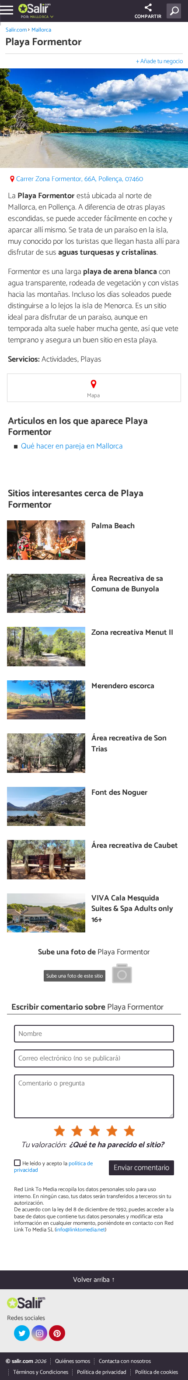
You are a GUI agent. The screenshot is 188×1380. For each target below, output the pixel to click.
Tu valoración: (43, 1145)
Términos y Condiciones (40, 1372)
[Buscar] (175, 11)
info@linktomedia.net (80, 1229)
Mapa (93, 395)
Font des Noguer (119, 793)
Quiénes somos (72, 1361)
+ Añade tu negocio (159, 62)
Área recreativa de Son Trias (129, 744)
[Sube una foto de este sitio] (122, 975)
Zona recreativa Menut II (132, 633)
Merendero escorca (122, 686)
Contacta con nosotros (125, 1361)
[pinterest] (57, 1333)
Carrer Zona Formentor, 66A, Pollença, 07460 (79, 179)
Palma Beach (113, 526)
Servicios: (24, 359)
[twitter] (22, 1333)
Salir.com (16, 30)
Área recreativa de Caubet (134, 846)
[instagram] (39, 1333)
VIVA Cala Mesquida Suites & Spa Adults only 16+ (132, 909)
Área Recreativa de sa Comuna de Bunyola (127, 584)
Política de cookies (156, 1372)
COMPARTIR (148, 17)
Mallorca (41, 30)
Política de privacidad (101, 1372)
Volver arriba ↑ (94, 1280)
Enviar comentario (141, 1168)
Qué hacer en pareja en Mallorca (72, 446)
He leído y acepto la (53, 1167)
